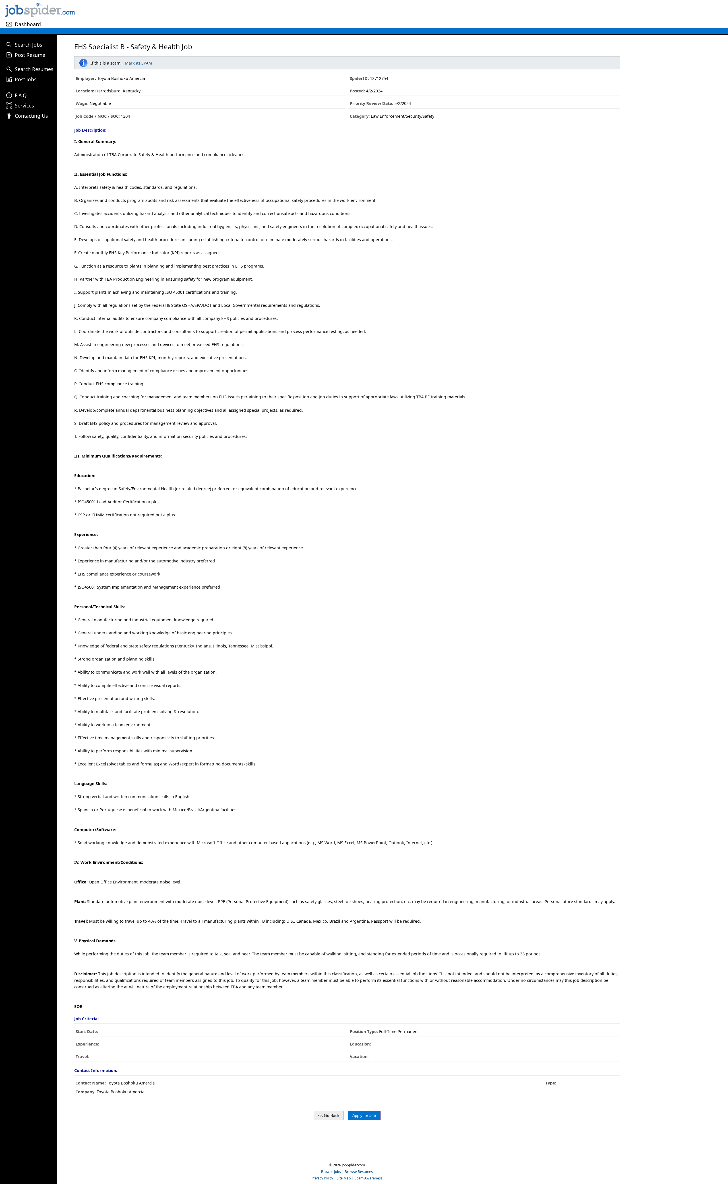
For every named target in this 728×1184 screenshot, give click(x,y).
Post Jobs (25, 79)
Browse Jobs (331, 1171)
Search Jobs (28, 44)
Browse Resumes (359, 1171)
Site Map (344, 1178)
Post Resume (30, 54)
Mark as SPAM (138, 63)
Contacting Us (31, 115)
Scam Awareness (368, 1178)
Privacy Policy (322, 1178)
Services (24, 105)
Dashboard (28, 24)
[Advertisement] (402, 14)
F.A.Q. (21, 95)
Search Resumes (34, 69)
